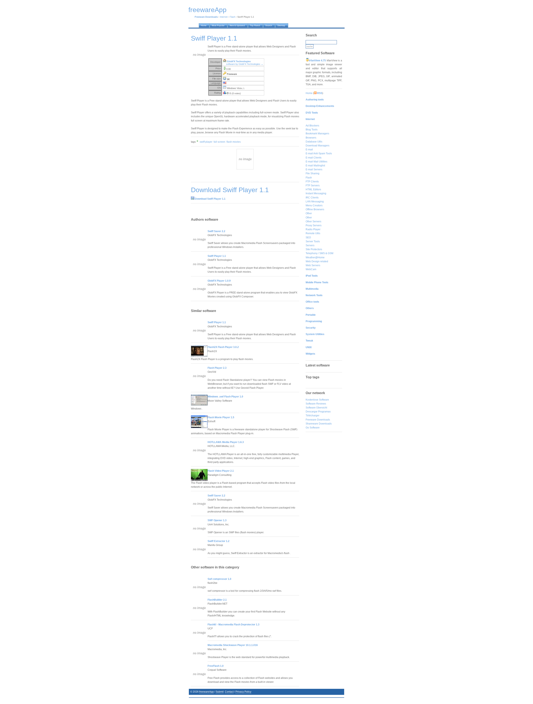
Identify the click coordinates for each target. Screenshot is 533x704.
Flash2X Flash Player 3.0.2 (223, 347)
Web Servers (313, 265)
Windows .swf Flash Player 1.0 (225, 396)
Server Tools (313, 241)
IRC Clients (312, 197)
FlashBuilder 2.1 (217, 599)
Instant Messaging (316, 193)
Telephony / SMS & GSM (319, 253)
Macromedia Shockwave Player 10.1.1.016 (233, 645)
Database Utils (314, 141)
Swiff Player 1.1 (217, 256)
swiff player (206, 141)
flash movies (234, 141)
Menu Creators (314, 205)
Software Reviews (316, 403)
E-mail (309, 149)
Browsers (311, 137)
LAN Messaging (315, 201)
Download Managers (317, 145)
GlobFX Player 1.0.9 (219, 280)
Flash (232, 17)
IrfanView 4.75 (317, 60)
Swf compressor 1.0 (219, 579)
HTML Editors (313, 189)
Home (309, 93)
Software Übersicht (316, 407)
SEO (308, 237)
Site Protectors (314, 249)
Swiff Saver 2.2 (216, 231)
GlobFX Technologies (239, 61)
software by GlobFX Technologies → (244, 64)
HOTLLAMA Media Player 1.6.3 (226, 442)
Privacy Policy (243, 691)
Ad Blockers (312, 125)
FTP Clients (312, 181)
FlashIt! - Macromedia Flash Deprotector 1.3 (233, 624)
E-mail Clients (313, 157)
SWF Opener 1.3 (217, 520)
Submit (220, 691)
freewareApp (206, 691)
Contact (229, 691)
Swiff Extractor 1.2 (218, 541)
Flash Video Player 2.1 (221, 470)
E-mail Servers (314, 169)
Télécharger (312, 415)
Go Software (313, 427)
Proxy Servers (313, 225)
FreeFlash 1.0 (216, 665)
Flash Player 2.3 (217, 367)
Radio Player (313, 229)
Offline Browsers (315, 209)
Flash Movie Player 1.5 (221, 417)
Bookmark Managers (317, 133)
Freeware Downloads (318, 419)
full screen (219, 141)
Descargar (312, 411)
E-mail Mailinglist (315, 165)
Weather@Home (315, 257)
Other (309, 213)
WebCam (311, 269)
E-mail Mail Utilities (316, 161)
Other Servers (313, 221)
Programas (324, 411)
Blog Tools (312, 129)
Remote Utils (313, 233)
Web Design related (317, 261)
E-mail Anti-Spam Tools (319, 153)
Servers (310, 245)
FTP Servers (313, 185)
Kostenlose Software (317, 399)
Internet (224, 17)
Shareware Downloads (319, 423)
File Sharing (312, 173)
